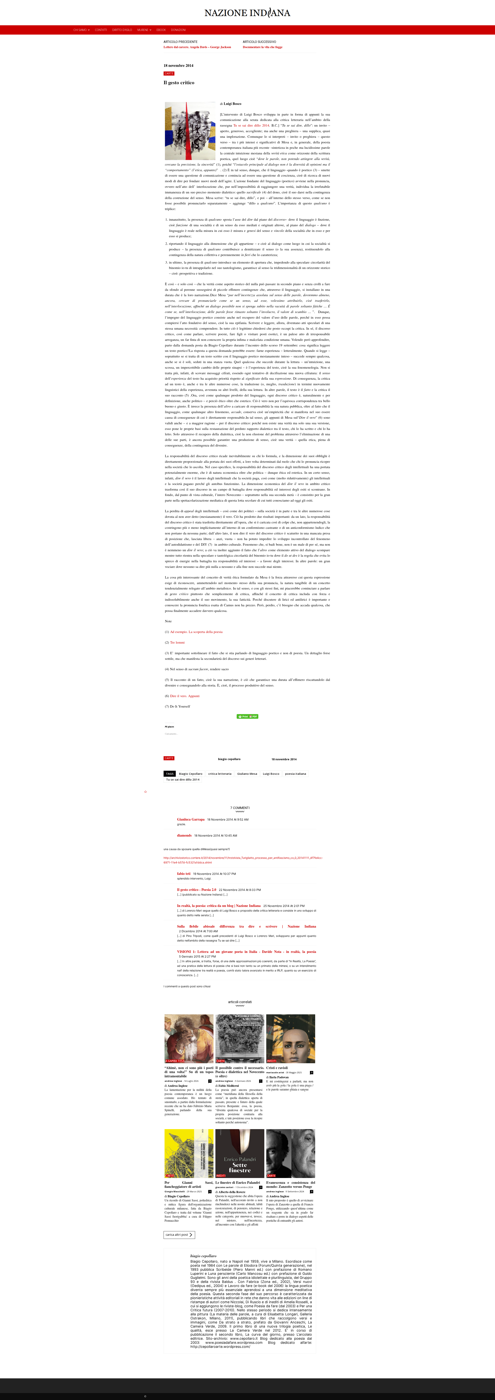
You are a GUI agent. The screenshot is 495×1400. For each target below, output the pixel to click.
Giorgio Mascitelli (175, 1191)
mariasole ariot (275, 1072)
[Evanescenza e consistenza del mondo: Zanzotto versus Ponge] (290, 1153)
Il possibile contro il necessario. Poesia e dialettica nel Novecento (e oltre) (239, 1071)
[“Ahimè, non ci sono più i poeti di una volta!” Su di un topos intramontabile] (189, 1038)
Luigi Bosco (271, 774)
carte (169, 73)
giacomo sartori (224, 1187)
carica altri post (177, 1234)
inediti (272, 1061)
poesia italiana (295, 774)
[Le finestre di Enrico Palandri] (239, 1153)
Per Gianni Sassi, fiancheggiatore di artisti (189, 1184)
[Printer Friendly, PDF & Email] (247, 718)
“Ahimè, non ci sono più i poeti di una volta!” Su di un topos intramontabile (189, 1071)
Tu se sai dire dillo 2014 (250, 125)
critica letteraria (219, 774)
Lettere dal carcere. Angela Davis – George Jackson (197, 47)
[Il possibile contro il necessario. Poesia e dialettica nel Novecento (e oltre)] (239, 1038)
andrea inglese (173, 1080)
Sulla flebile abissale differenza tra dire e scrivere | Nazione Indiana (246, 926)
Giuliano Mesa (247, 774)
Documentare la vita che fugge (262, 47)
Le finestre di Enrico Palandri (237, 1182)
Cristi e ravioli (277, 1067)
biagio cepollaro (229, 759)
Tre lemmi (177, 642)
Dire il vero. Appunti (185, 695)
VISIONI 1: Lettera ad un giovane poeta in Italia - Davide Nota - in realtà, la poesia (246, 951)
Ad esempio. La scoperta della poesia (196, 631)
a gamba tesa (175, 1061)
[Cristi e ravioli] (290, 1038)
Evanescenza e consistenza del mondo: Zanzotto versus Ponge (290, 1184)
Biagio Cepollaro (190, 774)
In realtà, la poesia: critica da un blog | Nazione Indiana (219, 905)
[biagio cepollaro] (177, 1300)
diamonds (184, 835)
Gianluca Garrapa (191, 819)
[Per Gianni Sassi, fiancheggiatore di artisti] (189, 1153)
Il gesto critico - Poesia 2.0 (196, 889)
